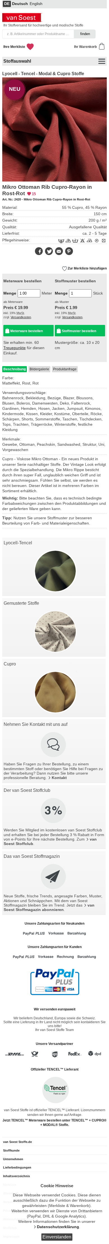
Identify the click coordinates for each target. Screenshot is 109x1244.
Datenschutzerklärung (58, 1227)
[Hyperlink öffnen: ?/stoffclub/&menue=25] (54, 811)
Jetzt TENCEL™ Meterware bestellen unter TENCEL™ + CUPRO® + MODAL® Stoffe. (54, 1122)
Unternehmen (13, 1159)
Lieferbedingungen (17, 1167)
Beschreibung (14, 369)
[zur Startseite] (23, 20)
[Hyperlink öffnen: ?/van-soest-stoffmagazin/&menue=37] (54, 877)
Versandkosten (21, 317)
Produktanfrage (65, 369)
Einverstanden (56, 1237)
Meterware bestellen (26, 331)
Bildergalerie (39, 369)
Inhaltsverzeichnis (16, 1176)
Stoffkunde (11, 1150)
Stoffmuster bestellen (79, 331)
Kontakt (59, 778)
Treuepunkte (14, 348)
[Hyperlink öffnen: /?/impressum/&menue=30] (54, 745)
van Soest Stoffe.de (17, 1141)
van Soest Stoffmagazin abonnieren (49, 907)
